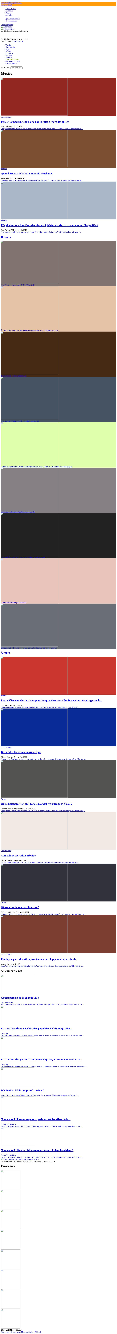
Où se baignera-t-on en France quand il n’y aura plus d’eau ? (36, 803)
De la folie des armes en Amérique (21, 752)
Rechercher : (5, 68)
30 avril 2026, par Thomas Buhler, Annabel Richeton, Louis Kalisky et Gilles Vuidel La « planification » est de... (41, 1126)
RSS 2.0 (38, 1332)
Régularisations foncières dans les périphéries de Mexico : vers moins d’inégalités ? (49, 225)
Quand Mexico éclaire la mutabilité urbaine (26, 173)
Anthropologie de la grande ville (20, 997)
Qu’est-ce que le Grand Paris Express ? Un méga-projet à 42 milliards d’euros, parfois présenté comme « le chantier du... (44, 1066)
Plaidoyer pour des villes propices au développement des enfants (38, 959)
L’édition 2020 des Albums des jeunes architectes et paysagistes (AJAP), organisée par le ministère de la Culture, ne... (43, 914)
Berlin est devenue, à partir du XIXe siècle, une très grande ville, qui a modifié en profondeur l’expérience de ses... (42, 1004)
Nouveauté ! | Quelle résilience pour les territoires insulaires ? (37, 1150)
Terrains (4, 169)
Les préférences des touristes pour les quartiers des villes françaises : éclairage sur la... (51, 700)
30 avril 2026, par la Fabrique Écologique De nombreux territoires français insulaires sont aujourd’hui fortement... (42, 1157)
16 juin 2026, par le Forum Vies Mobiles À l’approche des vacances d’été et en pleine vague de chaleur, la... (40, 1095)
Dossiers (6, 236)
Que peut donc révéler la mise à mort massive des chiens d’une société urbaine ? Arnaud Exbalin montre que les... (42, 129)
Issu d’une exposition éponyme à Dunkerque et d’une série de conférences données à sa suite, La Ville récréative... (42, 966)
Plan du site (5, 1332)
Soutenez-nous (17, 41)
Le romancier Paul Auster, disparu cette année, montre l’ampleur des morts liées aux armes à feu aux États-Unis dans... (43, 759)
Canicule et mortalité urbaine (18, 855)
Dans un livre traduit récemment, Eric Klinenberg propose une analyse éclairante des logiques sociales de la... (40, 862)
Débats (3, 799)
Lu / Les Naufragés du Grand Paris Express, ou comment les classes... (41, 1059)
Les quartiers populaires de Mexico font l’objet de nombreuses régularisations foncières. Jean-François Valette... (41, 232)
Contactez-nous (11, 64)
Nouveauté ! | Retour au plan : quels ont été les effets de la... (35, 1119)
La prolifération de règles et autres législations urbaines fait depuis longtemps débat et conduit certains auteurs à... (41, 180)
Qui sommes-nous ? (12, 61)
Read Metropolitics (12, 59)
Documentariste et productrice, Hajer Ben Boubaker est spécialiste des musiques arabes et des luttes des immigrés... (42, 1035)
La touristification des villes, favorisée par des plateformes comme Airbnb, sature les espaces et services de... (40, 707)
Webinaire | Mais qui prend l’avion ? (22, 1090)
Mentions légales (27, 1332)
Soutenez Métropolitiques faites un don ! (11, 4)
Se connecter (15, 1332)
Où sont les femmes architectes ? (20, 907)
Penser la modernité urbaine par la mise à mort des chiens (35, 121)
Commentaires (6, 117)
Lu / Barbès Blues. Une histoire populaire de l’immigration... (36, 1028)
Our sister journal (7, 25)
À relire (5, 652)
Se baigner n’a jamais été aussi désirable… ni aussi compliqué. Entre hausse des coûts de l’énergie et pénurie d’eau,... (43, 811)
